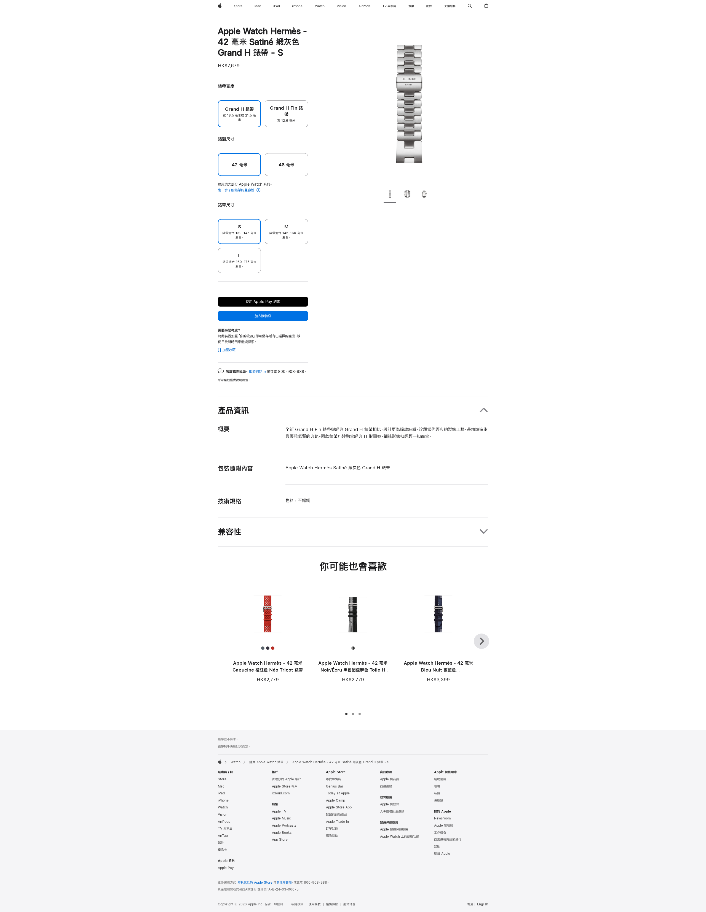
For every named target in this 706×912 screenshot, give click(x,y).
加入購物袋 (263, 316)
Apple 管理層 (443, 825)
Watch (235, 762)
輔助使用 (440, 779)
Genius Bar (334, 786)
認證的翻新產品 (336, 814)
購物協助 (332, 835)
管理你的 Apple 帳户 (286, 779)
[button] (470, 6)
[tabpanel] (409, 104)
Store (222, 779)
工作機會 (440, 832)
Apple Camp (335, 800)
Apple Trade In (337, 821)
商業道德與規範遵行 (447, 839)
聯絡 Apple (442, 853)
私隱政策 (297, 904)
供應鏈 (438, 800)
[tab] (390, 195)
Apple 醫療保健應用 (394, 829)
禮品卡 (222, 849)
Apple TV (279, 811)
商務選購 (386, 786)
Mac (221, 786)
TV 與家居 (225, 828)
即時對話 (257, 372)
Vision (222, 814)
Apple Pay (226, 868)
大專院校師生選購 (392, 811)
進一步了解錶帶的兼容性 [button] (236, 190)
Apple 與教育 (389, 804)
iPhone (223, 800)
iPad (221, 793)
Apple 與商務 (389, 779)
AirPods (224, 821)
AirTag (223, 835)
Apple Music (281, 818)
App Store (280, 839)
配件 (221, 842)
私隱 (437, 793)
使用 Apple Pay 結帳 (263, 302)
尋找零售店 (333, 779)
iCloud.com (281, 793)
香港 (470, 904)
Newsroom (442, 818)
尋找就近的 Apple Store (255, 882)
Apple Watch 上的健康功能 (399, 836)
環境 (437, 786)
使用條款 (315, 904)
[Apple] (220, 761)
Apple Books (282, 832)
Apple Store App (339, 807)
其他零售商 (284, 882)
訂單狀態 (332, 828)
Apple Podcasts (284, 825)
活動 (437, 846)
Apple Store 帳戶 (285, 786)
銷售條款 (332, 904)
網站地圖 (349, 904)
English (482, 904)
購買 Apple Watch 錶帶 (266, 762)
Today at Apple (338, 793)
